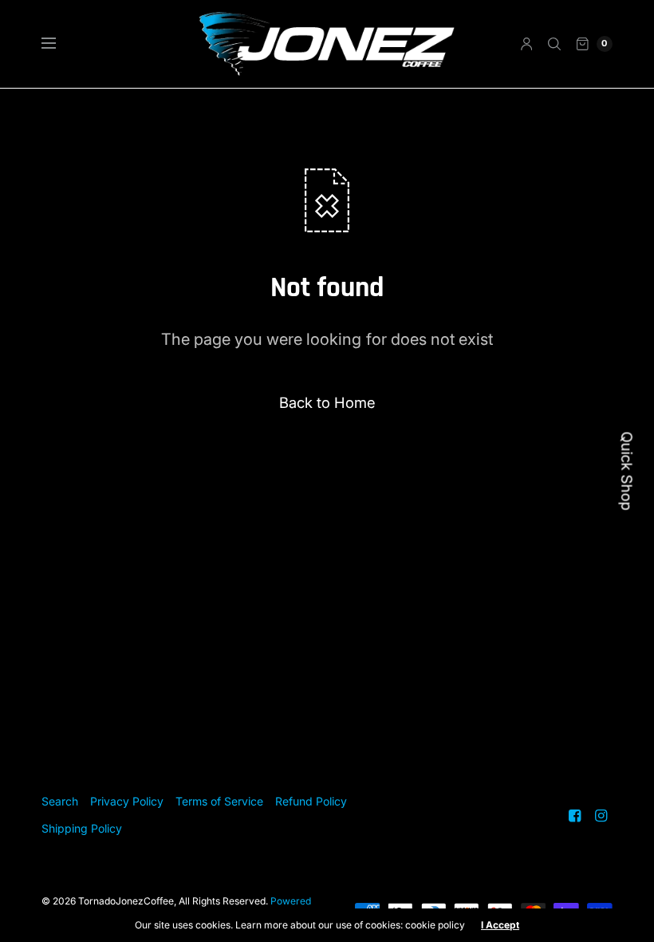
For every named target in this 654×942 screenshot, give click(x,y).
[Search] (554, 44)
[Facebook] (575, 816)
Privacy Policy (127, 801)
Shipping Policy (81, 828)
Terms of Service (219, 801)
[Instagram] (601, 816)
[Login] (527, 44)
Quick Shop (627, 471)
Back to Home (327, 402)
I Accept (500, 925)
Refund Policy (311, 801)
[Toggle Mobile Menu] (59, 43)
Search (59, 801)
